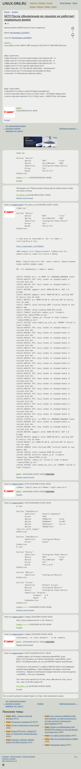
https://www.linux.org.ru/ (9, 761)
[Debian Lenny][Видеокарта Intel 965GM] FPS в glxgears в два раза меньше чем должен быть (61, 729)
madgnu (19, 178)
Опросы (39, 7)
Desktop (15, 12)
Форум (33, 7)
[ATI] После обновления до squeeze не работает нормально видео (39, 18)
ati (8, 23)
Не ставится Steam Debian (60, 735)
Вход (75, 3)
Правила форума (15, 756)
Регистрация (65, 3)
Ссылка (7, 120)
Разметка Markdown (28, 756)
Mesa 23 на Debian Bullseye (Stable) (64, 739)
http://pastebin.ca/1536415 (30, 246)
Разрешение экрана (58, 745)
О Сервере (5, 756)
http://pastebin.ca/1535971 (20, 33)
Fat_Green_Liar (22, 195)
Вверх (76, 757)
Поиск (54, 7)
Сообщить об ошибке (9, 759)
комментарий (17, 205)
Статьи (49, 3)
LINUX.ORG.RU (14, 3)
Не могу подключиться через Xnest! (25, 725)
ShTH (18, 108)
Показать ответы (22, 477)
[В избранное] (72, 28)
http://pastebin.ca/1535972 (22, 38)
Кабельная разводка (67, 129)
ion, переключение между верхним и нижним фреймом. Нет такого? (16, 128)
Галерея (41, 3)
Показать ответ (21, 198)
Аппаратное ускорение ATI (21, 722)
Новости (33, 3)
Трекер (47, 7)
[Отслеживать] (72, 35)
